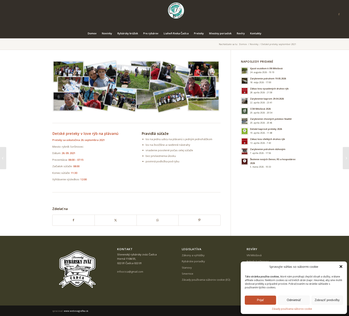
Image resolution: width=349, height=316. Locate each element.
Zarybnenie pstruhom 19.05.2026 (268, 78)
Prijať (260, 300)
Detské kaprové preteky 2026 (266, 128)
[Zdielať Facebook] (74, 220)
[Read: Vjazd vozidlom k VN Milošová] (244, 70)
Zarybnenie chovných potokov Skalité (271, 118)
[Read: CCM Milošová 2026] (244, 111)
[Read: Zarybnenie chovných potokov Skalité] (244, 121)
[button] (341, 267)
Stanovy (187, 267)
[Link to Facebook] (339, 14)
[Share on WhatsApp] (158, 220)
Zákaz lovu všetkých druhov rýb (267, 139)
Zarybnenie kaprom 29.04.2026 (267, 98)
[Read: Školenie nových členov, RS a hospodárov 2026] (244, 161)
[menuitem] (92, 33)
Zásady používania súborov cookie (292, 309)
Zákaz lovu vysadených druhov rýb (269, 88)
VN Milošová (254, 255)
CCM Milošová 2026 (260, 108)
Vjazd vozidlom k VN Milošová (266, 68)
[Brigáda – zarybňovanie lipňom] (3, 158)
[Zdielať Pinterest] (199, 220)
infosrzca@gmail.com (130, 271)
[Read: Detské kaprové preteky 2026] (244, 131)
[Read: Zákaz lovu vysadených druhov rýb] (244, 90)
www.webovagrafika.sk (76, 310)
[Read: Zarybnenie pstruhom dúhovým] (244, 151)
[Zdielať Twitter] (116, 220)
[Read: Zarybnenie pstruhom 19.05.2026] (244, 80)
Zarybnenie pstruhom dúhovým (267, 149)
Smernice (187, 273)
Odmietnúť (294, 300)
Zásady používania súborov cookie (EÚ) (206, 279)
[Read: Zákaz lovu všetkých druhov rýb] (244, 141)
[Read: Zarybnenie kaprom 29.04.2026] (244, 101)
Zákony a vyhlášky (193, 255)
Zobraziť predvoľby (327, 300)
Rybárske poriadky (193, 261)
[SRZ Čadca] (174, 14)
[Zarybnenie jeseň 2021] (346, 158)
